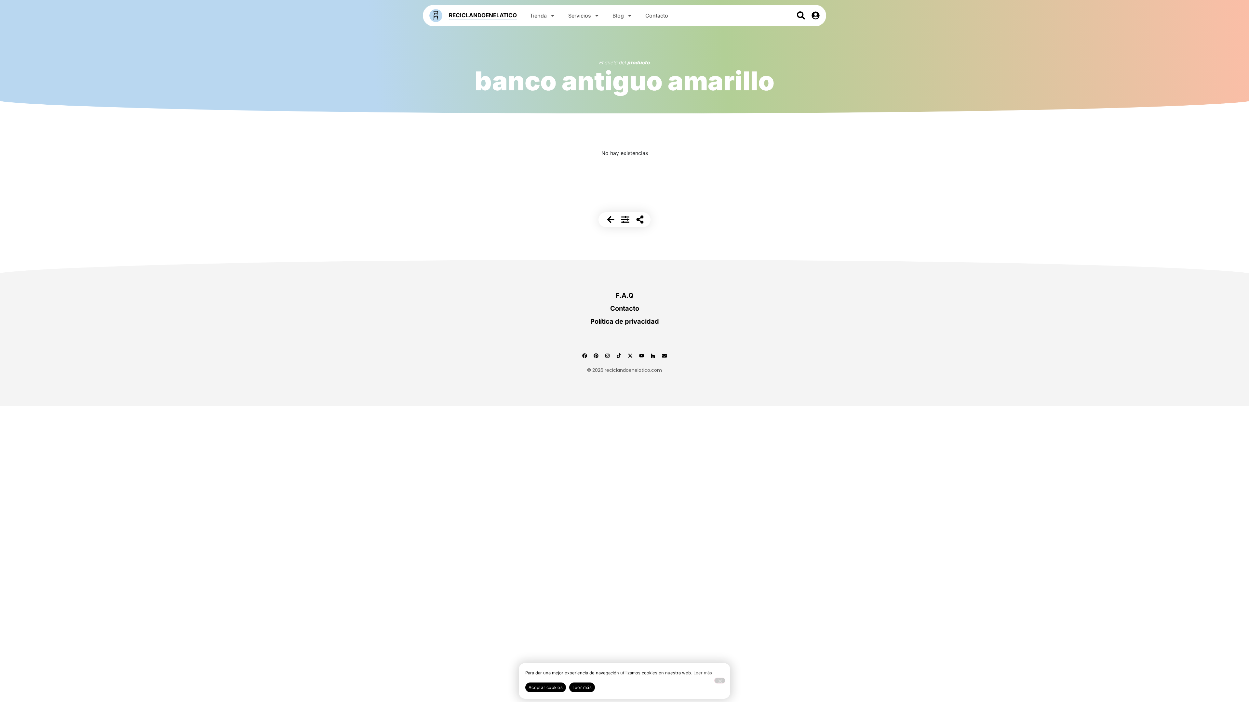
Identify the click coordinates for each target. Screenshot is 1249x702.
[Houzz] (653, 355)
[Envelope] (664, 355)
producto (638, 62)
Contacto (656, 15)
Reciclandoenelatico (483, 15)
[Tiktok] (619, 355)
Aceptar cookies (546, 687)
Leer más (702, 672)
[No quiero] (719, 680)
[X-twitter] (630, 355)
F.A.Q (625, 295)
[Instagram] (607, 355)
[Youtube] (642, 355)
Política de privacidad (624, 321)
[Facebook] (585, 355)
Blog (618, 15)
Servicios (579, 15)
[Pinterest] (596, 355)
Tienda (538, 15)
